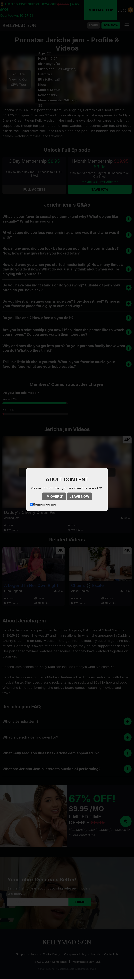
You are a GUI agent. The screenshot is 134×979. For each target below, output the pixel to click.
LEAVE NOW (79, 496)
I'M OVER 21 (54, 496)
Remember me (44, 504)
